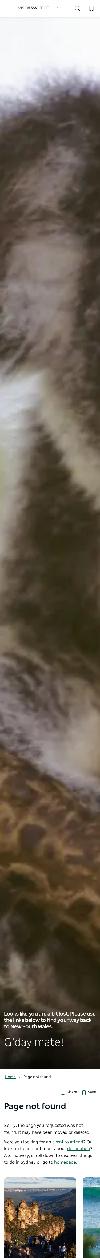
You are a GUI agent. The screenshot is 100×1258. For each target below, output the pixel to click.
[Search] (77, 9)
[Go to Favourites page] (91, 8)
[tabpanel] (50, 534)
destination (78, 1149)
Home (10, 1077)
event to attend (67, 1142)
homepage (65, 1162)
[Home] (33, 8)
